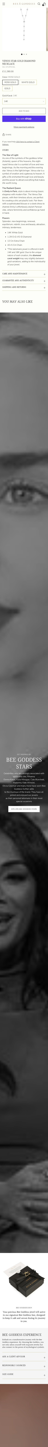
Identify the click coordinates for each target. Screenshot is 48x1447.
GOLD (7, 88)
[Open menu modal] (3, 4)
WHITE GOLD (28, 82)
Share (8, 135)
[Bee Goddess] (24, 4)
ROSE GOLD (10, 82)
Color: (11, 77)
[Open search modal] (38, 4)
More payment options (24, 127)
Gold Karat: (9, 95)
